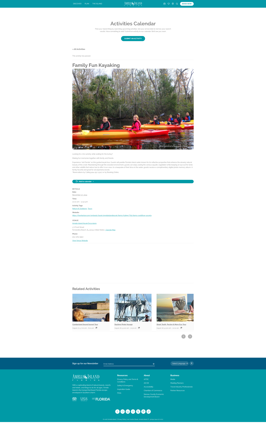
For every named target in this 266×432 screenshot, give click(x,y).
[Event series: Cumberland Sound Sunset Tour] (96, 327)
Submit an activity (133, 39)
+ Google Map (110, 230)
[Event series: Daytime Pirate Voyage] (139, 327)
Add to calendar (85, 182)
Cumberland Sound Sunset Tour (85, 324)
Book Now (187, 4)
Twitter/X (138, 411)
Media (172, 379)
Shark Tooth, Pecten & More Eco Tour (171, 324)
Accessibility (148, 387)
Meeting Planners (177, 383)
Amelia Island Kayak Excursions (84, 223)
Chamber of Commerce (153, 391)
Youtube (133, 411)
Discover (77, 4)
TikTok (148, 411)
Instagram (122, 411)
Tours (90, 209)
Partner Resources (177, 391)
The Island (97, 4)
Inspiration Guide (123, 389)
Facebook (117, 411)
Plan (87, 4)
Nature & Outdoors (79, 209)
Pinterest (143, 411)
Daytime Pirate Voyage (124, 324)
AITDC (146, 379)
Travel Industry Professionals (181, 387)
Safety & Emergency (125, 386)
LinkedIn (128, 411)
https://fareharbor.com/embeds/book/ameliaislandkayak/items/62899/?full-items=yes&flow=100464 (112, 215)
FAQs (119, 393)
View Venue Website (80, 241)
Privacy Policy (122, 419)
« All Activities (78, 49)
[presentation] (90, 308)
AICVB (146, 383)
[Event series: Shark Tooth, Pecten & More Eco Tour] (181, 327)
